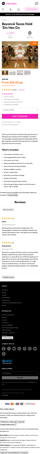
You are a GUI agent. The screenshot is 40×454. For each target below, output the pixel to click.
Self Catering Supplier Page (10, 327)
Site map (4, 335)
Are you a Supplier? (7, 325)
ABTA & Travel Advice (8, 315)
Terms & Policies (6, 330)
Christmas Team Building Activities (12, 303)
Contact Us (5, 322)
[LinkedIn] (19, 348)
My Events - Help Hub (8, 333)
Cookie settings (12, 195)
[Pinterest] (24, 348)
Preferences (5, 422)
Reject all (13, 422)
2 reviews (22, 90)
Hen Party (12, 3)
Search (4, 305)
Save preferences (14, 453)
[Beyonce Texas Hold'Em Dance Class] (5, 73)
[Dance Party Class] (12, 73)
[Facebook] (3, 348)
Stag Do (4, 292)
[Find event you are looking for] (3, 9)
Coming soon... (6, 300)
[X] (9, 348)
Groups (4, 295)
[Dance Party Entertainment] (27, 73)
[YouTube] (14, 348)
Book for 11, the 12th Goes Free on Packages (20, 14)
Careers (4, 320)
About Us (4, 317)
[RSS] (3, 354)
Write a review (8, 210)
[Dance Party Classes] (20, 73)
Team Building (6, 297)
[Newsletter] (35, 348)
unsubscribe (30, 382)
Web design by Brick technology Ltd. (11, 393)
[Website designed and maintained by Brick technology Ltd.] (5, 395)
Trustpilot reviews (8, 277)
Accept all (21, 422)
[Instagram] (29, 348)
